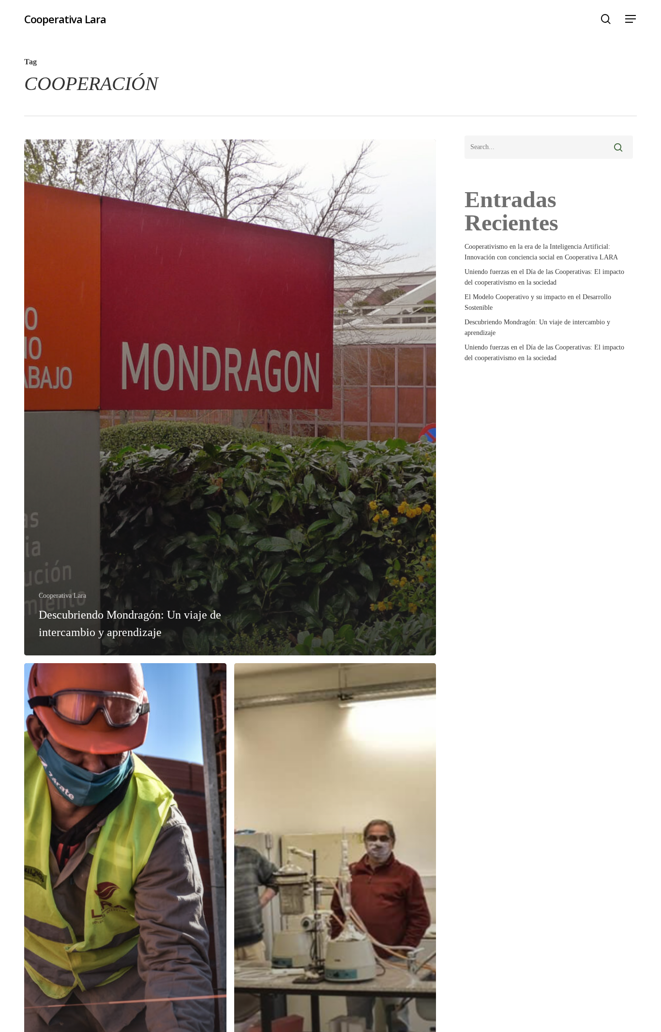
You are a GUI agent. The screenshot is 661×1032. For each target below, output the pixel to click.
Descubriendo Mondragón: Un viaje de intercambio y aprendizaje (537, 327)
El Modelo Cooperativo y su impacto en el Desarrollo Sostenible (538, 302)
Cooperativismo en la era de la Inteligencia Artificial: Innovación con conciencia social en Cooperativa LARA (541, 252)
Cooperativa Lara (65, 19)
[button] (631, 19)
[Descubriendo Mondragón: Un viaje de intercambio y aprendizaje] (230, 397)
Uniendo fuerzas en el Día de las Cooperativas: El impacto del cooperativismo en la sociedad (544, 277)
